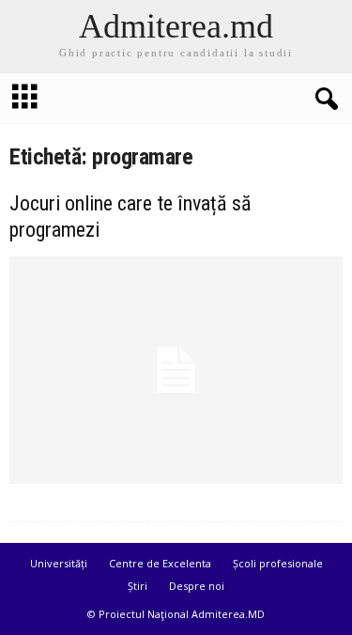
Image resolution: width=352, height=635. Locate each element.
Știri (137, 586)
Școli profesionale (278, 563)
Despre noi (196, 586)
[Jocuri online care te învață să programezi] (176, 370)
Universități (58, 563)
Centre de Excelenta (160, 563)
